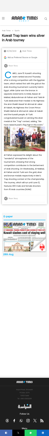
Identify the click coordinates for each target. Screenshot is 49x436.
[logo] (24, 19)
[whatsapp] (31, 433)
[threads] (7, 420)
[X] (18, 433)
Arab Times (6, 31)
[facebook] (6, 433)
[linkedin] (43, 433)
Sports (17, 31)
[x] (35, 420)
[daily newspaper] (24, 237)
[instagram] (28, 420)
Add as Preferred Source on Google (22, 58)
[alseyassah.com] (24, 406)
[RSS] (42, 420)
